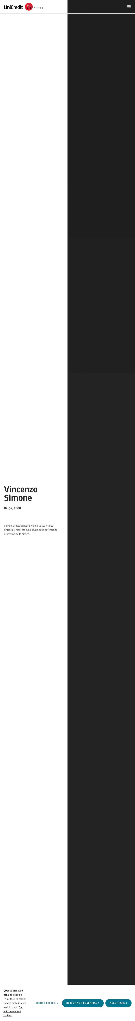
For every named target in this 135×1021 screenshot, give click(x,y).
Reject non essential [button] (81, 1002)
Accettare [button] (117, 1002)
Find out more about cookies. (13, 1011)
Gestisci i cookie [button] (46, 1003)
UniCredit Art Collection (27, 7)
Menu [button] (128, 6)
